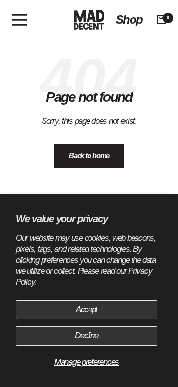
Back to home (89, 155)
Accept (86, 309)
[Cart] (161, 19)
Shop (129, 20)
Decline (86, 335)
